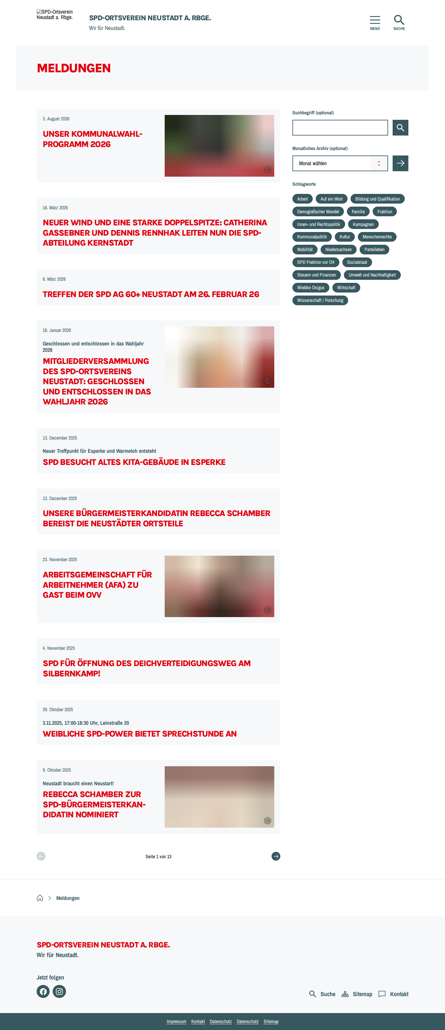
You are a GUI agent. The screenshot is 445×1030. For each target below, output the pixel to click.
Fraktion (384, 211)
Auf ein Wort (332, 198)
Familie (358, 211)
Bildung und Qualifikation (377, 198)
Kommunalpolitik (312, 236)
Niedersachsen (338, 249)
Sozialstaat (357, 262)
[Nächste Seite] (276, 856)
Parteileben (374, 249)
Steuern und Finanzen (316, 274)
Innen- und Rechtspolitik (318, 224)
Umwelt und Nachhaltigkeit (372, 274)
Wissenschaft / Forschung (320, 300)
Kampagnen (363, 224)
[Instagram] (59, 991)
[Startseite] (40, 898)
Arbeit (302, 198)
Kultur (345, 236)
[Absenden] (400, 163)
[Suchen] (400, 128)
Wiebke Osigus (311, 287)
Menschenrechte (377, 236)
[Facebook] (43, 991)
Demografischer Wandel (318, 211)
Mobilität (305, 249)
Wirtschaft (346, 287)
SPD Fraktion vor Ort (316, 262)
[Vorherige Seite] (41, 856)
